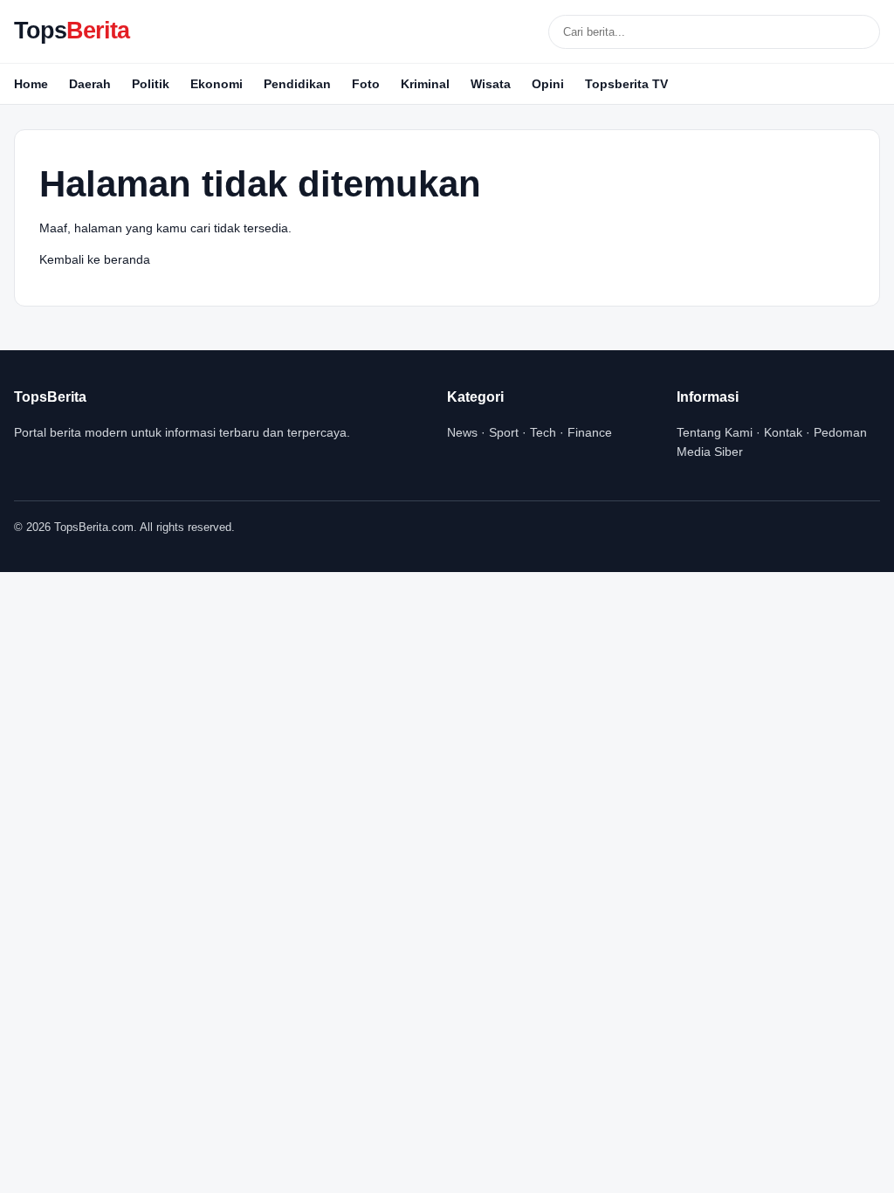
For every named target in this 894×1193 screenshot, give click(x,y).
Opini (548, 84)
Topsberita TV (626, 84)
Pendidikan (297, 84)
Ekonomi (216, 84)
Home (31, 84)
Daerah (90, 84)
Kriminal (425, 84)
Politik (150, 84)
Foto (366, 84)
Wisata (491, 84)
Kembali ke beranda (94, 259)
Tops (71, 30)
